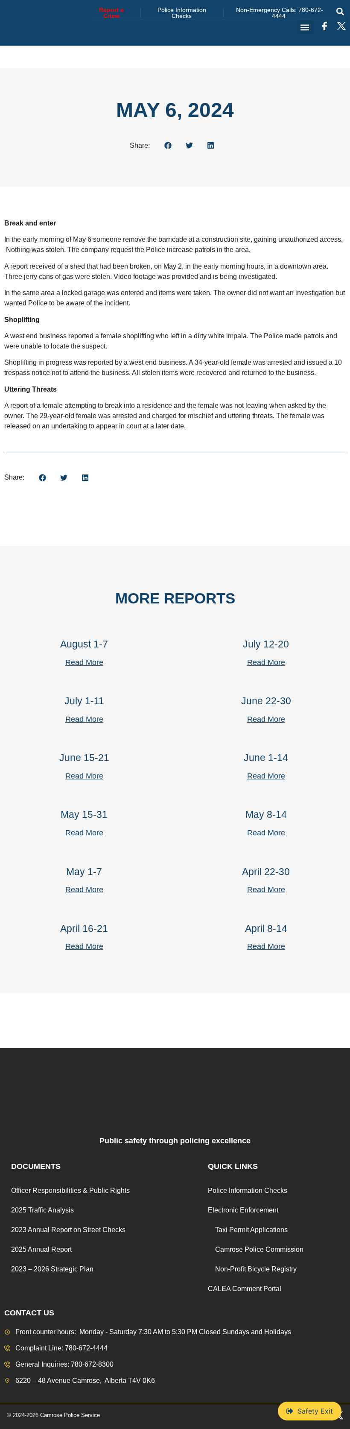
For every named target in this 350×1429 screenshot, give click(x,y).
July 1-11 (84, 700)
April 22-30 (266, 871)
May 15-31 (84, 814)
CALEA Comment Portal (244, 1288)
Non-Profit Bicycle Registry (256, 1269)
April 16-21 (84, 928)
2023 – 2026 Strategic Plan (52, 1269)
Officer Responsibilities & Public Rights (70, 1190)
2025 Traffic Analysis (42, 1210)
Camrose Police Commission (259, 1249)
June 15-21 (84, 757)
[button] (340, 11)
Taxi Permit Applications (251, 1229)
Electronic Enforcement (243, 1210)
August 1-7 (84, 644)
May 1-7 (84, 871)
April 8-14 (266, 928)
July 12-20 (266, 644)
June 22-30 (266, 700)
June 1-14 (266, 757)
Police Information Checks (247, 1190)
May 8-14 (266, 814)
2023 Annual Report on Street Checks (68, 1229)
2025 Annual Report (41, 1249)
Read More (84, 662)
